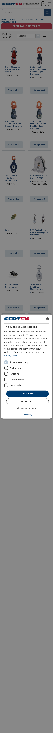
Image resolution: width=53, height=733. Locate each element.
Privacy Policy (10, 355)
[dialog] (26, 367)
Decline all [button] (27, 401)
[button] (26, 408)
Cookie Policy (26, 414)
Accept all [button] (27, 393)
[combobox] (47, 318)
